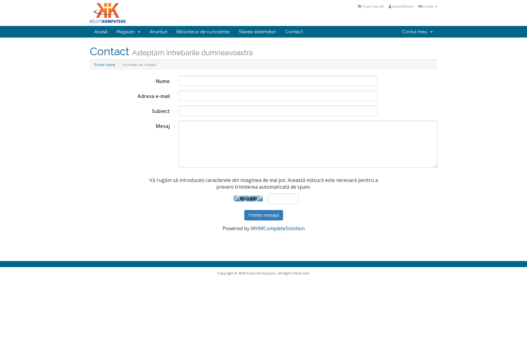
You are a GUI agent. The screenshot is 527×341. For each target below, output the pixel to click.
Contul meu (416, 31)
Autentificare (403, 6)
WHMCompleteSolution (278, 228)
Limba (428, 6)
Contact (294, 31)
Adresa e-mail (154, 96)
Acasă (100, 31)
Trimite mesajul (263, 215)
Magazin (127, 31)
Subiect (161, 111)
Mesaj (163, 126)
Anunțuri (158, 31)
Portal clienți (104, 64)
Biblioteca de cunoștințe (203, 31)
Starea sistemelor (257, 31)
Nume (163, 81)
